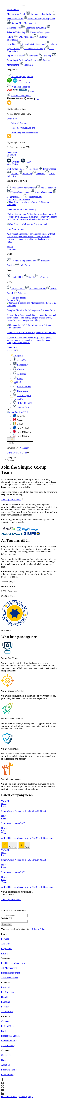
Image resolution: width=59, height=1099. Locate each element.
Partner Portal (7, 1074)
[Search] (11, 439)
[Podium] (11, 99)
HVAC (4, 997)
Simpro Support (8, 1040)
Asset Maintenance (9, 977)
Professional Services (10, 1036)
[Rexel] (23, 91)
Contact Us (6, 1055)
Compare (5, 1021)
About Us (5, 1065)
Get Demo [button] (11, 350)
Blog (3, 1031)
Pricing (10, 246)
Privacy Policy (38, 929)
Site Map (23, 1096)
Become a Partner (9, 1069)
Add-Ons (5, 943)
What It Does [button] (13, 9)
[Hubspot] (20, 99)
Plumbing (5, 1002)
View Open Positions (11, 499)
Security (5, 1006)
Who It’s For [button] (12, 164)
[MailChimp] (29, 99)
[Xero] (15, 82)
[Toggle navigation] (24, 5)
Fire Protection (7, 992)
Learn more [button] (12, 118)
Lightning (11, 155)
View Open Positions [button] (11, 899)
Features (5, 939)
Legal (30, 1096)
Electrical (5, 987)
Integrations (6, 948)
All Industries (7, 1011)
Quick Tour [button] (12, 347)
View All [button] (5, 801)
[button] (15, 355)
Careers (4, 1060)
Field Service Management (13, 963)
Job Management (9, 968)
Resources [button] (11, 249)
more (28, 82)
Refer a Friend (7, 1026)
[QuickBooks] (10, 82)
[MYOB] (21, 82)
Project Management (10, 973)
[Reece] (16, 91)
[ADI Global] (10, 91)
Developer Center (9, 1096)
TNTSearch (23, 448)
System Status (7, 1045)
